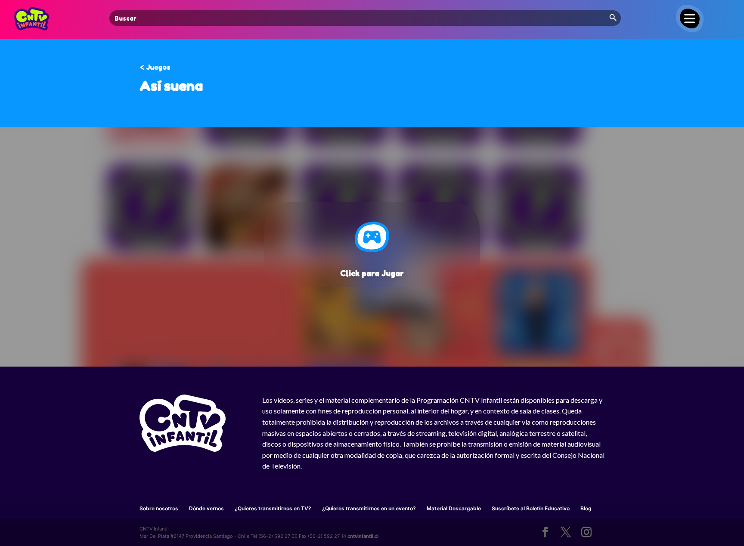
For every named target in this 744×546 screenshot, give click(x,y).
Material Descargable (454, 508)
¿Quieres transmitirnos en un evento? (369, 508)
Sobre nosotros (159, 508)
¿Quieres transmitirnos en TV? (273, 508)
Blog (586, 508)
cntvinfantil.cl (362, 536)
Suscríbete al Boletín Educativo (531, 508)
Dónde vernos (206, 508)
